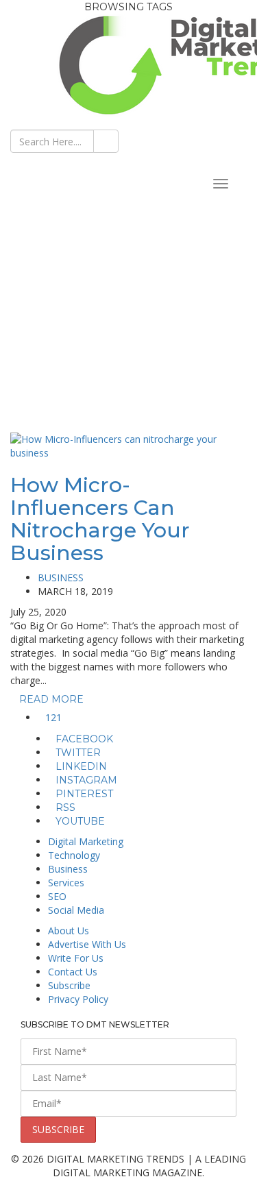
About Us (68, 930)
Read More (52, 699)
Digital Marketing (85, 841)
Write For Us (75, 957)
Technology (74, 855)
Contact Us (72, 971)
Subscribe (69, 985)
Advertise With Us (87, 944)
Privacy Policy (78, 999)
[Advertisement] (128, 297)
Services (66, 882)
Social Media (76, 909)
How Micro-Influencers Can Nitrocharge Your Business (100, 519)
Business (61, 577)
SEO (57, 896)
